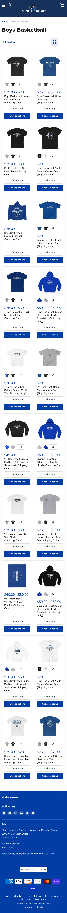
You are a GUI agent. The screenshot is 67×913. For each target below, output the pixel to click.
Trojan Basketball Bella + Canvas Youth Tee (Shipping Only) (49, 243)
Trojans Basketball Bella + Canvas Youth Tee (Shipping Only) (15, 390)
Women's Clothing (14, 896)
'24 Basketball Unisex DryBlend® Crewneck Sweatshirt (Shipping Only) (16, 463)
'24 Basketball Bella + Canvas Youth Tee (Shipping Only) (49, 390)
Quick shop (17, 108)
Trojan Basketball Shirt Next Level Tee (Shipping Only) (16, 315)
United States (32, 869)
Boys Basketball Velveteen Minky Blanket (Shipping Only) (14, 603)
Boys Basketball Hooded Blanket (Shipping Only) (13, 236)
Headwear (26, 899)
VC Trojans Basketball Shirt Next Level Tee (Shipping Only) (16, 537)
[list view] (61, 42)
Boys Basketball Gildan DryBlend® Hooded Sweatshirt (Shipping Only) (49, 316)
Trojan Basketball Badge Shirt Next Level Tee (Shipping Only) (49, 537)
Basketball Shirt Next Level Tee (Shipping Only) (15, 171)
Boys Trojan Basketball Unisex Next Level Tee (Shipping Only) (16, 759)
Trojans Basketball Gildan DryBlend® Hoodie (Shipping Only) (50, 462)
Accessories (40, 899)
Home (5, 21)
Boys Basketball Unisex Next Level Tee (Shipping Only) (17, 99)
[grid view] (54, 42)
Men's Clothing (34, 896)
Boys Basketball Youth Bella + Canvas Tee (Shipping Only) (49, 171)
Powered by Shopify (33, 907)
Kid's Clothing (51, 896)
